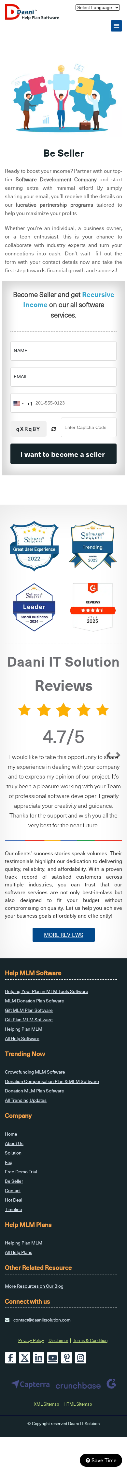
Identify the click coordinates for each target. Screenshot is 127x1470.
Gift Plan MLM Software (29, 1019)
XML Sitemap (46, 1404)
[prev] (108, 756)
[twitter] (24, 1357)
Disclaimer (58, 1340)
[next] (118, 756)
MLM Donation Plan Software (34, 1001)
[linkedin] (38, 1357)
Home (11, 1134)
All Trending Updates (26, 1100)
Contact (13, 1190)
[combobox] (22, 403)
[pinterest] (66, 1357)
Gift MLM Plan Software (29, 1010)
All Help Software (22, 1038)
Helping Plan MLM (23, 1029)
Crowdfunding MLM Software (35, 1072)
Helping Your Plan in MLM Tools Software (46, 991)
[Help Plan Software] (35, 18)
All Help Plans (18, 1252)
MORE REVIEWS (63, 934)
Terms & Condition (90, 1340)
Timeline (13, 1209)
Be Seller (14, 1181)
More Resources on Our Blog (34, 1286)
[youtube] (52, 1357)
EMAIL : (22, 376)
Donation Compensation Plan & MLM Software (52, 1081)
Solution (13, 1153)
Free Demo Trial (21, 1171)
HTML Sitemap (78, 1404)
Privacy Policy (31, 1340)
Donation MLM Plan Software (34, 1091)
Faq (8, 1162)
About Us (14, 1143)
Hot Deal (13, 1200)
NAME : (21, 350)
